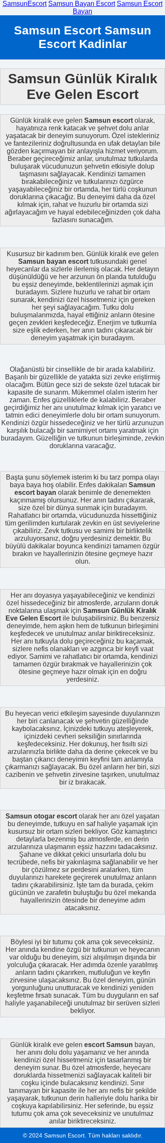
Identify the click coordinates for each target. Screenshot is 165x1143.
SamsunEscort (25, 3)
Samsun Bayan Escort (81, 3)
